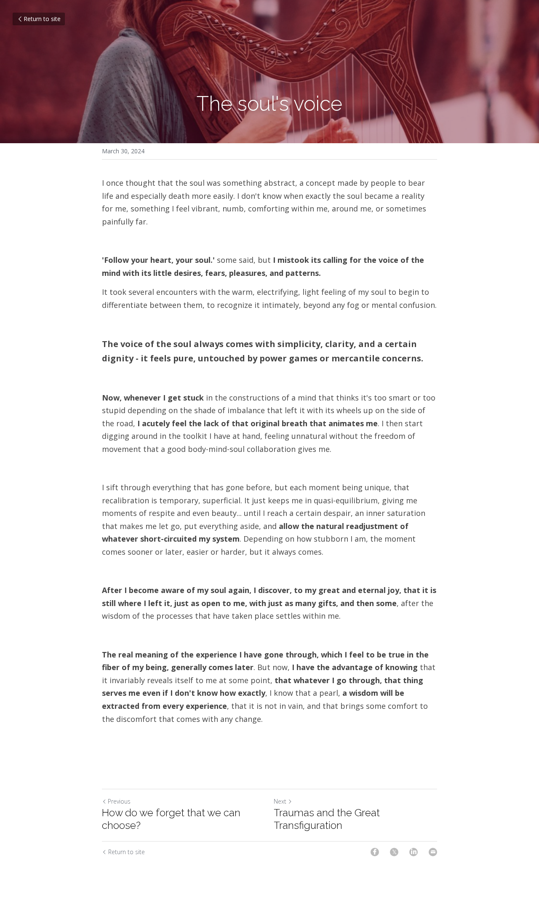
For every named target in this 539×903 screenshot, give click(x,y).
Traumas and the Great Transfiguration (327, 819)
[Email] (433, 852)
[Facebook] (375, 852)
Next (280, 801)
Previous (119, 801)
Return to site (42, 19)
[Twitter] (394, 852)
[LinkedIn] (413, 852)
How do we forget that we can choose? (171, 819)
